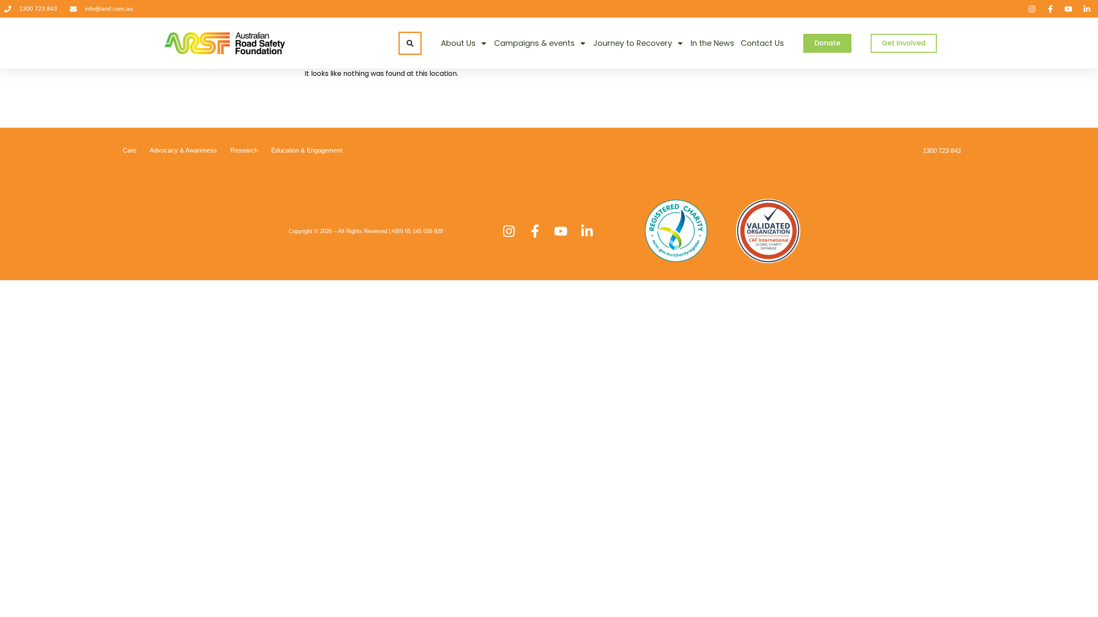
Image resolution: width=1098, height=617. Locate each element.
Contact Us (762, 43)
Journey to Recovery (632, 43)
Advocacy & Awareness (183, 150)
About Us (458, 43)
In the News (712, 43)
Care (129, 150)
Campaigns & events (534, 43)
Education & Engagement (306, 150)
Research (244, 150)
